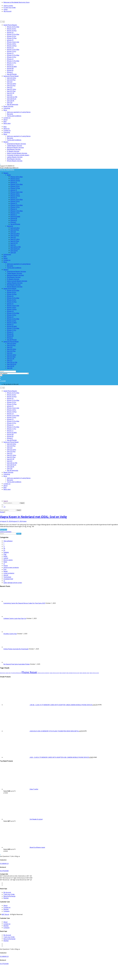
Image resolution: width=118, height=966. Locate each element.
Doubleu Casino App (10, 634)
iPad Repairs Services (14, 149)
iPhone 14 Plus (11, 46)
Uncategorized (8, 579)
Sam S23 (9, 82)
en (4, 550)
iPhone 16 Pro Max (13, 27)
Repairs (5, 142)
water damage (62, 672)
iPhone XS (10, 70)
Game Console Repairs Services (17, 153)
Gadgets (6, 552)
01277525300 (4, 871)
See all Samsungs (12, 104)
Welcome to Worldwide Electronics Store (16, 2)
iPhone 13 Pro (11, 51)
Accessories (7, 254)
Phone (5, 566)
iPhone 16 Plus (11, 31)
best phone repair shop (5, 672)
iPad (4, 554)
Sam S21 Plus (11, 91)
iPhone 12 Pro (11, 57)
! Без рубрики (7, 541)
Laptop (5, 558)
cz (4, 547)
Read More (3, 530)
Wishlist (6, 898)
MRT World (5, 914)
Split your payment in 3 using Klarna (18, 112)
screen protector (8, 573)
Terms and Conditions (14, 116)
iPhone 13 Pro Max (13, 49)
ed (4, 548)
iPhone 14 (10, 48)
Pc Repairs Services (13, 151)
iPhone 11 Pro (11, 63)
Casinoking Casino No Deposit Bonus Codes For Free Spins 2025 (24, 603)
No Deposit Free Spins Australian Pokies (16, 664)
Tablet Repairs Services (14, 146)
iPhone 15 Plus (11, 38)
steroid (5, 575)
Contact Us (7, 130)
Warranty (10, 114)
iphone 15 (10, 40)
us (4, 581)
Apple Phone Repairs (10, 25)
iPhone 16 (10, 32)
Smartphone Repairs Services (16, 144)
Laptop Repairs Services (14, 157)
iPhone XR (10, 68)
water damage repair (84, 672)
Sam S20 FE (10, 101)
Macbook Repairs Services (15, 147)
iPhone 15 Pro (11, 36)
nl (0, 521)
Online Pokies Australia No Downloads (15, 649)
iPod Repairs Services (14, 159)
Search (5, 501)
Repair (5, 571)
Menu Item (7, 123)
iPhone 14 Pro (11, 44)
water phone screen (94, 672)
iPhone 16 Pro (11, 29)
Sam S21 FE (10, 93)
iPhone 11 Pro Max (13, 61)
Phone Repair (29, 672)
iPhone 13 (10, 53)
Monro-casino (8, 560)
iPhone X (10, 72)
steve (24, 521)
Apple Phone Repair (9, 288)
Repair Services (8, 106)
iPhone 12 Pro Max (13, 55)
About (5, 120)
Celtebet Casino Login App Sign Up (14, 618)
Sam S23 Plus (11, 80)
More (5, 110)
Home (2, 512)
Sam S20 (9, 102)
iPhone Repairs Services (14, 161)
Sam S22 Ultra (11, 84)
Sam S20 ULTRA (12, 97)
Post (4, 569)
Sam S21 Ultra (11, 89)
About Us (6, 128)
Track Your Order (10, 7)
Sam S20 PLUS (11, 99)
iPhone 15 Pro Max (13, 34)
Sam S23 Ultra (11, 78)
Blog (4, 121)
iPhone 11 (10, 65)
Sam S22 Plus (11, 85)
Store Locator (8, 6)
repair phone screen (54, 672)
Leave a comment (5, 532)
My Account (7, 11)
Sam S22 (9, 87)
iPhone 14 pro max (13, 42)
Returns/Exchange (9, 896)
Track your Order (9, 894)
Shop (6, 9)
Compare (6, 911)
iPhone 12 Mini (12, 323)
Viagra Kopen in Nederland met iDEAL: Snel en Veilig (33, 517)
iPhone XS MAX (12, 66)
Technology (7, 577)
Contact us (6, 118)
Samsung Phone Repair (11, 76)
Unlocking (6, 108)
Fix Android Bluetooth (16, 672)
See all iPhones (12, 74)
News (5, 562)
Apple (9, 175)
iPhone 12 (10, 59)
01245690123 (4, 863)
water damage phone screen (12, 583)
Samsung (10, 226)
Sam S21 (9, 95)
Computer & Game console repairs (18, 155)
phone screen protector (11, 567)
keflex (5, 556)
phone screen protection (43, 672)
